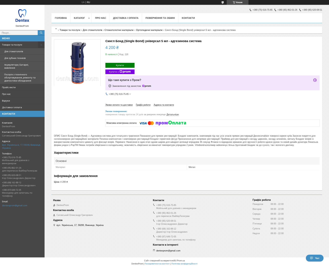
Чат (317, 258)
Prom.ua (181, 260)
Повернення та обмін (160, 18)
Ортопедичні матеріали (149, 30)
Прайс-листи (9, 87)
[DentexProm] (22, 15)
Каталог (79, 18)
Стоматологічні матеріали (119, 30)
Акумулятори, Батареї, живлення (16, 66)
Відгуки (6, 100)
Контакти (188, 18)
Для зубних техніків (15, 58)
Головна (61, 18)
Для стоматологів (13, 51)
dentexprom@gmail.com (14, 205)
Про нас (6, 94)
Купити (120, 65)
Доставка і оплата (12, 107)
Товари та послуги (12, 44)
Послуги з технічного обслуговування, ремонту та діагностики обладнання (19, 77)
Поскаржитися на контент (157, 264)
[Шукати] (41, 32)
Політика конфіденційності (184, 264)
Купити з (114, 71)
